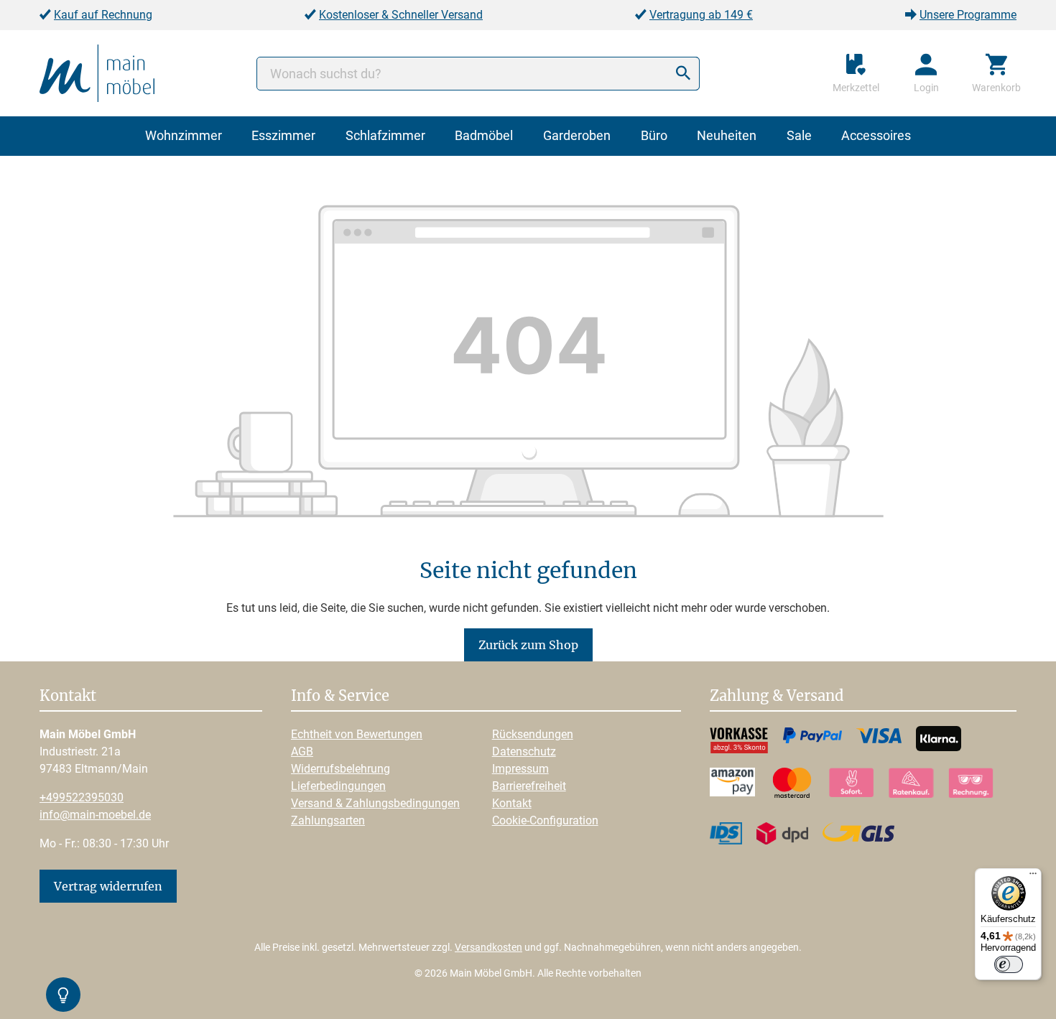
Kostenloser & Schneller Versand (401, 15)
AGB (302, 751)
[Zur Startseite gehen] (97, 72)
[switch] (1008, 964)
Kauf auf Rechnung (103, 15)
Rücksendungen (532, 734)
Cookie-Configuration (545, 820)
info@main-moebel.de (95, 815)
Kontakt (512, 803)
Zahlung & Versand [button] (776, 696)
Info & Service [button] (340, 696)
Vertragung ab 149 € (701, 15)
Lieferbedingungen (338, 786)
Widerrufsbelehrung (340, 769)
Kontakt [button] (68, 696)
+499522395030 (82, 797)
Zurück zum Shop (528, 645)
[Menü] (1033, 876)
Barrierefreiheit (529, 786)
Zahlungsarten (328, 820)
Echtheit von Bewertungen (356, 734)
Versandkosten (488, 947)
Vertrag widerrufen (108, 886)
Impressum (520, 769)
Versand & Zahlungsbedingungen (375, 803)
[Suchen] (683, 73)
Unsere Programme (968, 15)
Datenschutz (524, 751)
